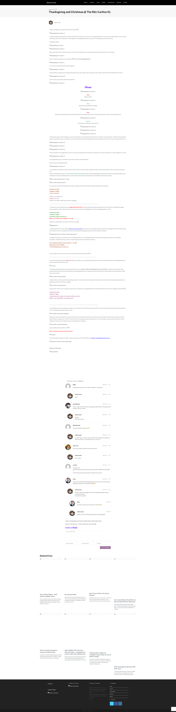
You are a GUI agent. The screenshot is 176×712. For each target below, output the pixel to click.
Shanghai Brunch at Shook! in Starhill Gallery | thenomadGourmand (85, 521)
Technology (112, 691)
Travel (111, 688)
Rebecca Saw (51, 3)
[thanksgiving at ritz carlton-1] (57, 55)
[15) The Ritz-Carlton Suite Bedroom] (59, 324)
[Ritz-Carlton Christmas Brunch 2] (58, 276)
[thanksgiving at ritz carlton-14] (57, 76)
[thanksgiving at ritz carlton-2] (57, 62)
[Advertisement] (88, 365)
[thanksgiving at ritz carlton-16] (88, 130)
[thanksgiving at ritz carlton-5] (88, 91)
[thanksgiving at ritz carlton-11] (57, 166)
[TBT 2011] (53, 265)
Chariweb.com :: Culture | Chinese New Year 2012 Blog (83, 524)
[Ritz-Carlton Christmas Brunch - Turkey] (59, 179)
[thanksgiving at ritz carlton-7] (88, 109)
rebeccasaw (78, 394)
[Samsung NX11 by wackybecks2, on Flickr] (54, 351)
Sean (74, 479)
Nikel (74, 384)
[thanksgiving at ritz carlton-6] (88, 100)
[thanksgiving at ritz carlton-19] (88, 133)
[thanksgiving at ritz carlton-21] (57, 156)
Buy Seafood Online (70, 594)
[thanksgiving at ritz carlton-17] (57, 33)
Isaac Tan (75, 445)
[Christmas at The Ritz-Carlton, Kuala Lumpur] (61, 341)
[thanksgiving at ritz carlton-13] (57, 149)
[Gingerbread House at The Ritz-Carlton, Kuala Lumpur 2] (63, 234)
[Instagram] (120, 703)
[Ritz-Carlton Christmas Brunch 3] (58, 285)
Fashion (111, 694)
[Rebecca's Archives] (73, 686)
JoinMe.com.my (102, 469)
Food (111, 686)
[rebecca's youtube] (53, 692)
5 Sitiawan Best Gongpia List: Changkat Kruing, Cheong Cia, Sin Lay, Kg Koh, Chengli (100, 654)
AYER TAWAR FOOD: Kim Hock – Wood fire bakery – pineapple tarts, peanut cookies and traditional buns (75, 652)
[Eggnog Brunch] (54, 225)
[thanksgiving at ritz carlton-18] (88, 126)
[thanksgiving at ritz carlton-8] (57, 145)
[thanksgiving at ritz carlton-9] (57, 83)
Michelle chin (76, 425)
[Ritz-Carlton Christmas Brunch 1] (58, 182)
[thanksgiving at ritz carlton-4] (57, 48)
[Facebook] (116, 703)
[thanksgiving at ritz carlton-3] (57, 69)
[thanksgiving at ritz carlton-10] (57, 142)
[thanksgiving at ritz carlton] (56, 45)
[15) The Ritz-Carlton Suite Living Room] (59, 313)
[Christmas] (52, 334)
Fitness (111, 696)
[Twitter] (112, 703)
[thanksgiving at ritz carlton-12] (88, 117)
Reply (109, 384)
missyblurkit (76, 404)
